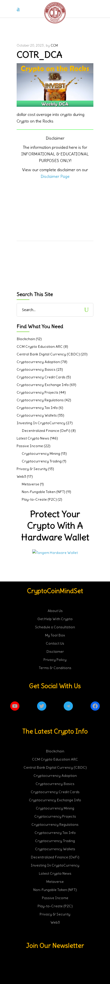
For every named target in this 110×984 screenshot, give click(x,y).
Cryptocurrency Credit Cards (41, 377)
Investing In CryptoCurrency (41, 423)
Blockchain (26, 339)
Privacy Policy (55, 659)
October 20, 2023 (30, 45)
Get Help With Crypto (55, 619)
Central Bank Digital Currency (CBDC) (48, 354)
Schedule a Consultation (55, 627)
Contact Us (55, 643)
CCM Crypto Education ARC (40, 346)
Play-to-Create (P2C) (39, 499)
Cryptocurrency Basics (36, 369)
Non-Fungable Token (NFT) (43, 491)
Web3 (21, 476)
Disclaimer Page (55, 176)
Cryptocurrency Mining (41, 453)
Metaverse (30, 484)
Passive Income (30, 446)
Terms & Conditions (55, 668)
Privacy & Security (32, 469)
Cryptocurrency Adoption (38, 362)
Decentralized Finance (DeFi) (46, 430)
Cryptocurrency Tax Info (37, 407)
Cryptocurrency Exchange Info (43, 384)
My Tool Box (55, 635)
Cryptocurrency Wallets (37, 415)
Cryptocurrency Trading (42, 461)
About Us (55, 610)
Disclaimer (55, 651)
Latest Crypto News (33, 438)
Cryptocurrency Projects (37, 392)
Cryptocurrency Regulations (40, 400)
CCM (54, 45)
